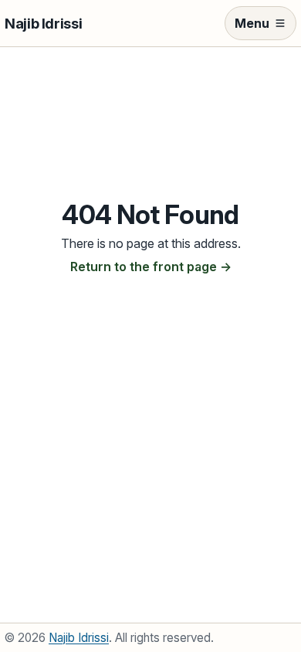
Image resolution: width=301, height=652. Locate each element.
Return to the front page (143, 266)
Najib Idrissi (43, 23)
